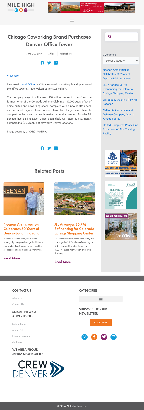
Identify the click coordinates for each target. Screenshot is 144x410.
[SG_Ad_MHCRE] (121, 194)
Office (51, 53)
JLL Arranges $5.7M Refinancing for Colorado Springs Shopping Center (74, 229)
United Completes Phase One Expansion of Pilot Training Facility (120, 129)
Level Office (28, 84)
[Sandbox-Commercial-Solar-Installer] (121, 163)
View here (13, 75)
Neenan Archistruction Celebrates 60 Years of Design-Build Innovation (22, 229)
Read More (12, 258)
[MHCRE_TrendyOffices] (121, 226)
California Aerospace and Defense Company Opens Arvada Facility (118, 114)
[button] (72, 20)
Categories (109, 54)
